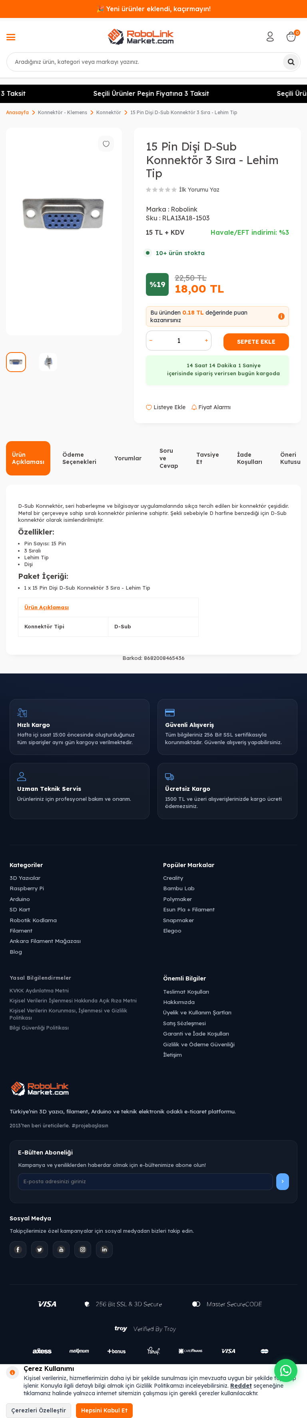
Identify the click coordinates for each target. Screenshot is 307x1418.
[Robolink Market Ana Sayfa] (153, 1090)
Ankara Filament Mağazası (45, 940)
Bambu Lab (179, 888)
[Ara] (291, 62)
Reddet (241, 1385)
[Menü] (10, 38)
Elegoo (172, 930)
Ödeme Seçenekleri (79, 458)
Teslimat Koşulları (186, 991)
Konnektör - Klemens (62, 112)
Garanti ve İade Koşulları (196, 1033)
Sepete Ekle (256, 341)
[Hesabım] (270, 36)
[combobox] (153, 61)
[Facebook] (18, 1249)
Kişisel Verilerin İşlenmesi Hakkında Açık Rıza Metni (73, 1000)
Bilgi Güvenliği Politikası (39, 1027)
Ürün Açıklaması (28, 458)
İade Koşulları (249, 458)
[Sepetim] (291, 36)
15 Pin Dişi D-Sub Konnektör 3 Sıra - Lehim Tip (183, 112)
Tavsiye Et (207, 458)
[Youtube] (61, 1249)
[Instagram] (82, 1249)
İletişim (172, 1054)
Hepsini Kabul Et (104, 1410)
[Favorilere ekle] (106, 144)
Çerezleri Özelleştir (38, 1410)
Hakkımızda (179, 1001)
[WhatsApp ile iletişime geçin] (285, 1370)
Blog (16, 951)
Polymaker (177, 898)
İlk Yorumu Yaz (199, 189)
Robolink (184, 209)
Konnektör (108, 112)
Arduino (20, 898)
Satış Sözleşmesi (184, 1023)
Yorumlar (128, 458)
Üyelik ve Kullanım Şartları (197, 1012)
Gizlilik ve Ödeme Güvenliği (199, 1044)
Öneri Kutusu (290, 458)
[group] (64, 231)
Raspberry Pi (27, 888)
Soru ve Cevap (168, 458)
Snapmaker (178, 920)
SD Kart (20, 909)
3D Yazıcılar (25, 877)
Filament (21, 930)
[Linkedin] (104, 1249)
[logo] (140, 37)
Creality (173, 877)
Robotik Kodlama (33, 920)
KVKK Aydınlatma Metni (39, 990)
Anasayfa (17, 112)
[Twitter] (39, 1249)
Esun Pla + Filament (189, 909)
